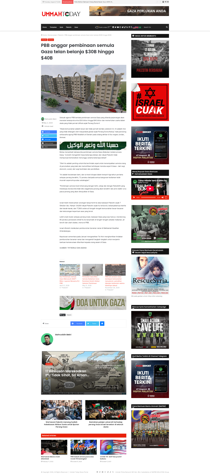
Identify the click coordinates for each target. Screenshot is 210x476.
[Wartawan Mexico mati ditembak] (54, 447)
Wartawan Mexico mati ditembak (50, 458)
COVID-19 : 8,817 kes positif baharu (111, 458)
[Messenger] (102, 323)
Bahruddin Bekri (50, 119)
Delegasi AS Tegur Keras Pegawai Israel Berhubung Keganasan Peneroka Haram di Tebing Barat (67, 373)
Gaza (76, 27)
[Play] (134, 197)
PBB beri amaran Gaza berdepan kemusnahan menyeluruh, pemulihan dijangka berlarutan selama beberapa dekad (114, 281)
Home (45, 27)
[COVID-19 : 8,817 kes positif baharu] (113, 447)
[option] (83, 373)
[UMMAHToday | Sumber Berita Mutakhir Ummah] (61, 13)
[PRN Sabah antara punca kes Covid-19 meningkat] (84, 447)
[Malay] (134, 27)
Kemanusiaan (52, 35)
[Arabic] (140, 27)
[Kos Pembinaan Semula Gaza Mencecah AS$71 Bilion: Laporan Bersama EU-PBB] (70, 270)
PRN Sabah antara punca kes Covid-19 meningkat (82, 458)
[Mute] (163, 197)
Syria (61, 27)
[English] (137, 27)
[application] (150, 189)
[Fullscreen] (166, 197)
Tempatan (53, 27)
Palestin (68, 27)
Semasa (50, 40)
